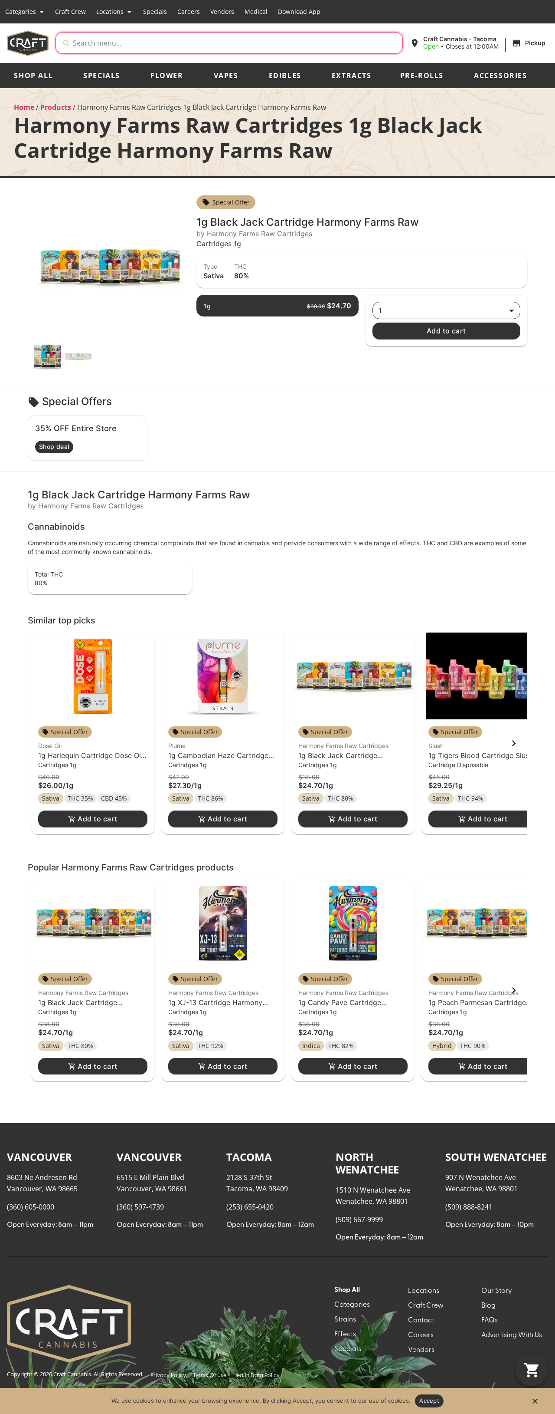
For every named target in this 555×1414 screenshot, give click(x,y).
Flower (166, 75)
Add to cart (446, 330)
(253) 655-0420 (250, 1207)
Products (55, 107)
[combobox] (235, 43)
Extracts (352, 75)
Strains (345, 1319)
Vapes (226, 75)
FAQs (489, 1320)
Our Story (496, 1291)
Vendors (222, 11)
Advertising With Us (511, 1335)
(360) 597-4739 (140, 1207)
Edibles (285, 75)
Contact (421, 1320)
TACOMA (249, 1157)
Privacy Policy (168, 1375)
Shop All (33, 75)
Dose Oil (50, 745)
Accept (429, 1400)
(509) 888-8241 (469, 1207)
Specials (155, 11)
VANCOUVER (39, 1157)
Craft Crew (70, 11)
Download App (299, 11)
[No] (534, 1404)
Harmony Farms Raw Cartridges (343, 745)
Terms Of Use (209, 1375)
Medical (256, 11)
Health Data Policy (256, 1375)
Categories (20, 11)
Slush (436, 745)
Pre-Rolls (422, 75)
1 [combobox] (380, 310)
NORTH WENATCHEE (367, 1163)
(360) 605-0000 (30, 1207)
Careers (188, 11)
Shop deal (54, 446)
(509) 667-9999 (359, 1219)
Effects (345, 1334)
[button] (479, 43)
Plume (177, 745)
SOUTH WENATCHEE (496, 1157)
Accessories (500, 75)
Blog (488, 1305)
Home (24, 107)
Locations (110, 11)
